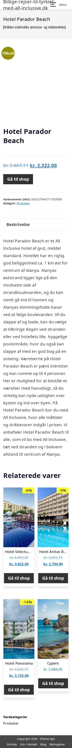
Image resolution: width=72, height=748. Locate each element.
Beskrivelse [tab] (18, 224)
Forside (12, 744)
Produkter (23, 203)
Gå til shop (18, 179)
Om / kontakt (28, 744)
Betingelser (57, 744)
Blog (43, 744)
